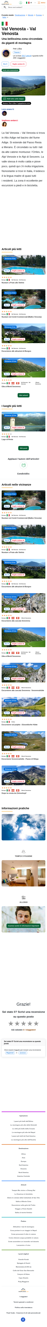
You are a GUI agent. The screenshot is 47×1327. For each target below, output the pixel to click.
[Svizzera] (18, 383)
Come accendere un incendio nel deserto (23, 1241)
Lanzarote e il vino (23, 1245)
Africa (23, 1154)
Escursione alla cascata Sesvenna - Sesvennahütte (23, 690)
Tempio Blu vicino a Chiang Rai (23, 1190)
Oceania (23, 1169)
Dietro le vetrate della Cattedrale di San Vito (23, 1198)
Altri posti (23, 448)
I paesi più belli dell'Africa (23, 1121)
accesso (23, 1053)
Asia (23, 1158)
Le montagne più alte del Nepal (23, 1132)
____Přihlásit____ (20, 2)
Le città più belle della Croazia (23, 1129)
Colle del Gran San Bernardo (23, 1270)
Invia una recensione (10, 70)
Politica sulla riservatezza (23, 1307)
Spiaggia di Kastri (23, 1263)
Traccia (17, 52)
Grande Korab (23, 1259)
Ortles (13, 722)
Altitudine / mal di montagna (23, 1227)
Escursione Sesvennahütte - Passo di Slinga (20, 759)
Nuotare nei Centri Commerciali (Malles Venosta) (22, 317)
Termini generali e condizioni (23, 1302)
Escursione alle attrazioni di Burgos (16, 351)
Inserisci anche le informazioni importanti (23, 926)
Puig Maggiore (23, 1281)
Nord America (24, 1172)
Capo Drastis (23, 1278)
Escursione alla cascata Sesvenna (16, 621)
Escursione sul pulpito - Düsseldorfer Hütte (19, 725)
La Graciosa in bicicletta (23, 1194)
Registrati (10, 1053)
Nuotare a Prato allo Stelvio (13, 283)
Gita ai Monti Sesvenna (11, 386)
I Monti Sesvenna (38, 383)
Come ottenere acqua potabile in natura (23, 1238)
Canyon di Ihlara (23, 1274)
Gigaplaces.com (6, 3)
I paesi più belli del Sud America (23, 1136)
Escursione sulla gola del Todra (23, 1205)
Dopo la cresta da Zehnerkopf (14, 793)
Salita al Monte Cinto (23, 1201)
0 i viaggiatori (29, 1030)
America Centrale (23, 1176)
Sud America (23, 1165)
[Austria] (13, 383)
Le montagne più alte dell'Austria (23, 1140)
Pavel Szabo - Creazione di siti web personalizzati (23, 1313)
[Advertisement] (23, 217)
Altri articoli (23, 395)
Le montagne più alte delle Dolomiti (23, 1125)
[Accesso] (23, 465)
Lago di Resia (7, 439)
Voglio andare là (18, 64)
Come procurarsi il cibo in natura (23, 1234)
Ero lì (5, 64)
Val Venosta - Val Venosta (18, 280)
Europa (4, 280)
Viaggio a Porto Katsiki (23, 1209)
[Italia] (9, 280)
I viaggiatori (23, 1296)
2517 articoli (26, 56)
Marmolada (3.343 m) (23, 1267)
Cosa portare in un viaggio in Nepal (23, 1230)
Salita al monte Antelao (23, 1212)
